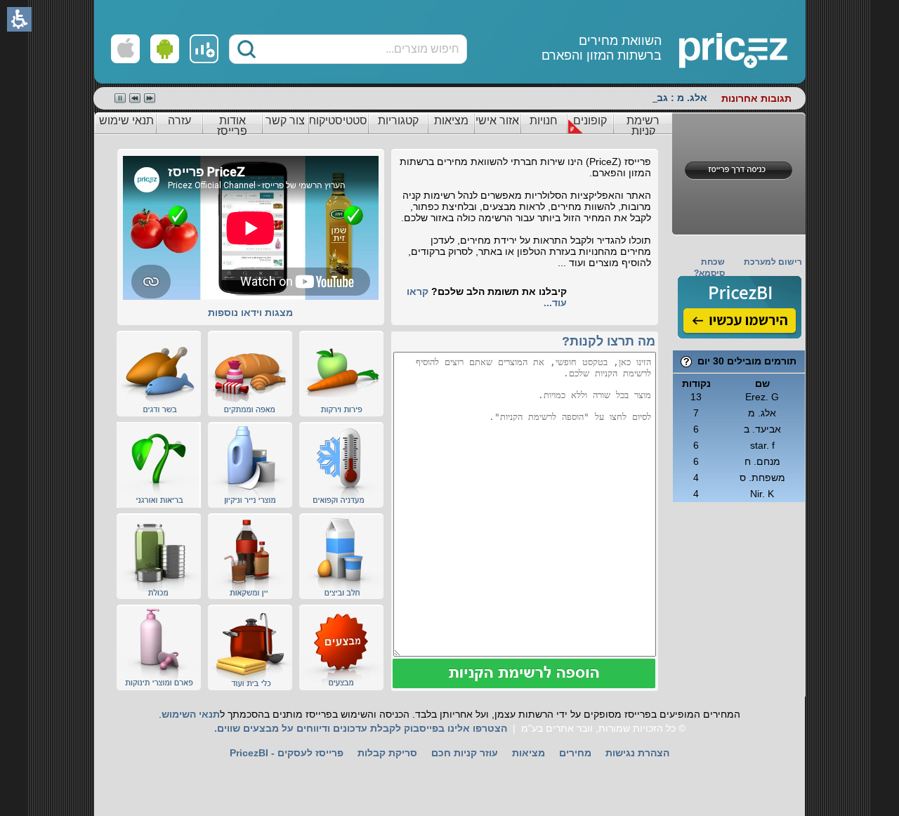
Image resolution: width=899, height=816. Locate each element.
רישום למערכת (773, 262)
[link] (204, 48)
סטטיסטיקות (337, 120)
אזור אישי (497, 120)
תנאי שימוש (126, 120)
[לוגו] (683, 42)
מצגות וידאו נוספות (250, 312)
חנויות (544, 120)
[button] (246, 49)
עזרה (179, 120)
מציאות (451, 120)
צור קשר (285, 120)
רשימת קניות (643, 125)
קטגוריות (398, 120)
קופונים (590, 120)
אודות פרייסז (232, 125)
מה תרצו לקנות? (608, 341)
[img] (739, 307)
